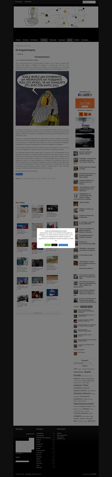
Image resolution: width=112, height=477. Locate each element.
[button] (47, 245)
